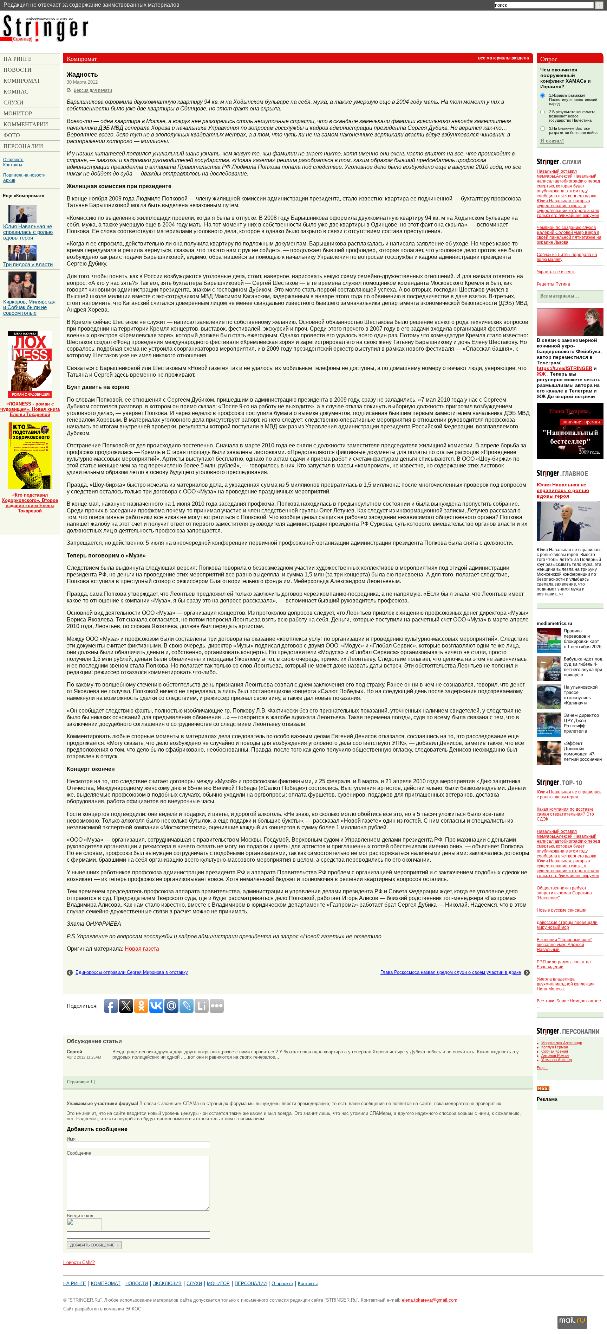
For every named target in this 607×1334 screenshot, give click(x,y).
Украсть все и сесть (556, 271)
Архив (9, 180)
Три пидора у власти (28, 264)
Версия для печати (93, 90)
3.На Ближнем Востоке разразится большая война (573, 130)
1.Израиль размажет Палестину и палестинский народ (573, 99)
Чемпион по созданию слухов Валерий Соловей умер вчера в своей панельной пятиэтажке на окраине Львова (569, 235)
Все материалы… (559, 296)
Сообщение (79, 1153)
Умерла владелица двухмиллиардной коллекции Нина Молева (566, 984)
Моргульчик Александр (561, 1043)
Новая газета (142, 948)
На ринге (74, 1283)
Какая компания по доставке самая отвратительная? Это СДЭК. (565, 814)
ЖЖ (541, 374)
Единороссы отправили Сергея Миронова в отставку (132, 972)
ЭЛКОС (133, 1308)
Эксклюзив (167, 1283)
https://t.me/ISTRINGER (564, 368)
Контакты (12, 164)
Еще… (542, 1068)
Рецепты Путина (553, 284)
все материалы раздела (503, 58)
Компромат (105, 1283)
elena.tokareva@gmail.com (429, 1300)
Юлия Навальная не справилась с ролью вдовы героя (563, 490)
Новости (136, 1283)
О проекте (13, 159)
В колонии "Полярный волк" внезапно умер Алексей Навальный (564, 944)
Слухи (194, 1283)
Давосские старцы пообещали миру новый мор (567, 925)
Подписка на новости (24, 175)
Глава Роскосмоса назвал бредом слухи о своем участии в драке (450, 972)
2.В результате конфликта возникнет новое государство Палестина (572, 116)
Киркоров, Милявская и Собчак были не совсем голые (29, 307)
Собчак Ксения (554, 1051)
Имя (71, 1139)
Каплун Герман (554, 1047)
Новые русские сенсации (562, 910)
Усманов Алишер (556, 1060)
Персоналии (251, 1283)
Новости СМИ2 (79, 1262)
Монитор (218, 1283)
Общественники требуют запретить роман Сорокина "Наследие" (564, 893)
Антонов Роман (555, 1055)
